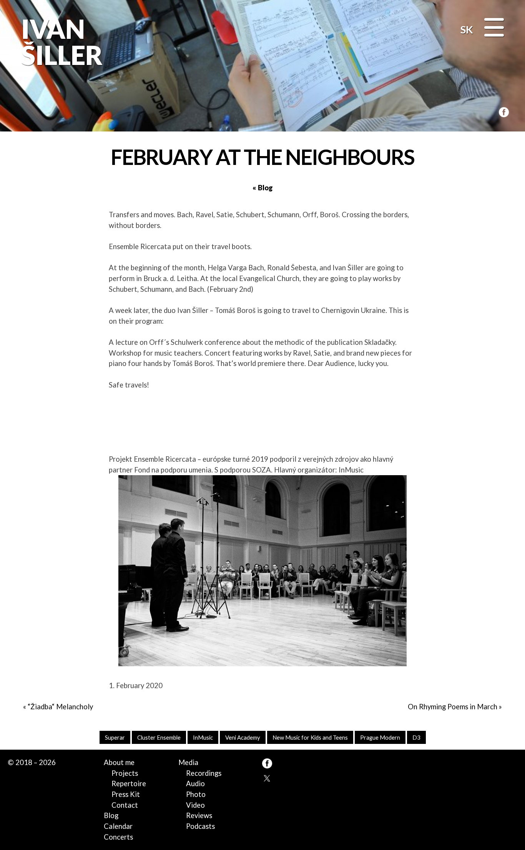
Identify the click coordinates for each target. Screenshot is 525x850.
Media (188, 762)
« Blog (263, 187)
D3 (416, 737)
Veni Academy (242, 737)
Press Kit (125, 794)
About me (119, 762)
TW (267, 777)
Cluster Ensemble (159, 737)
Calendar (118, 826)
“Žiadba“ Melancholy (60, 706)
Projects (124, 773)
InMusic (203, 737)
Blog (111, 815)
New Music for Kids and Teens (310, 737)
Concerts (118, 837)
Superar (115, 737)
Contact (124, 805)
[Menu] (494, 28)
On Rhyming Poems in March (452, 706)
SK (466, 29)
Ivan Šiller (60, 42)
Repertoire (128, 783)
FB (502, 111)
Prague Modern (380, 737)
